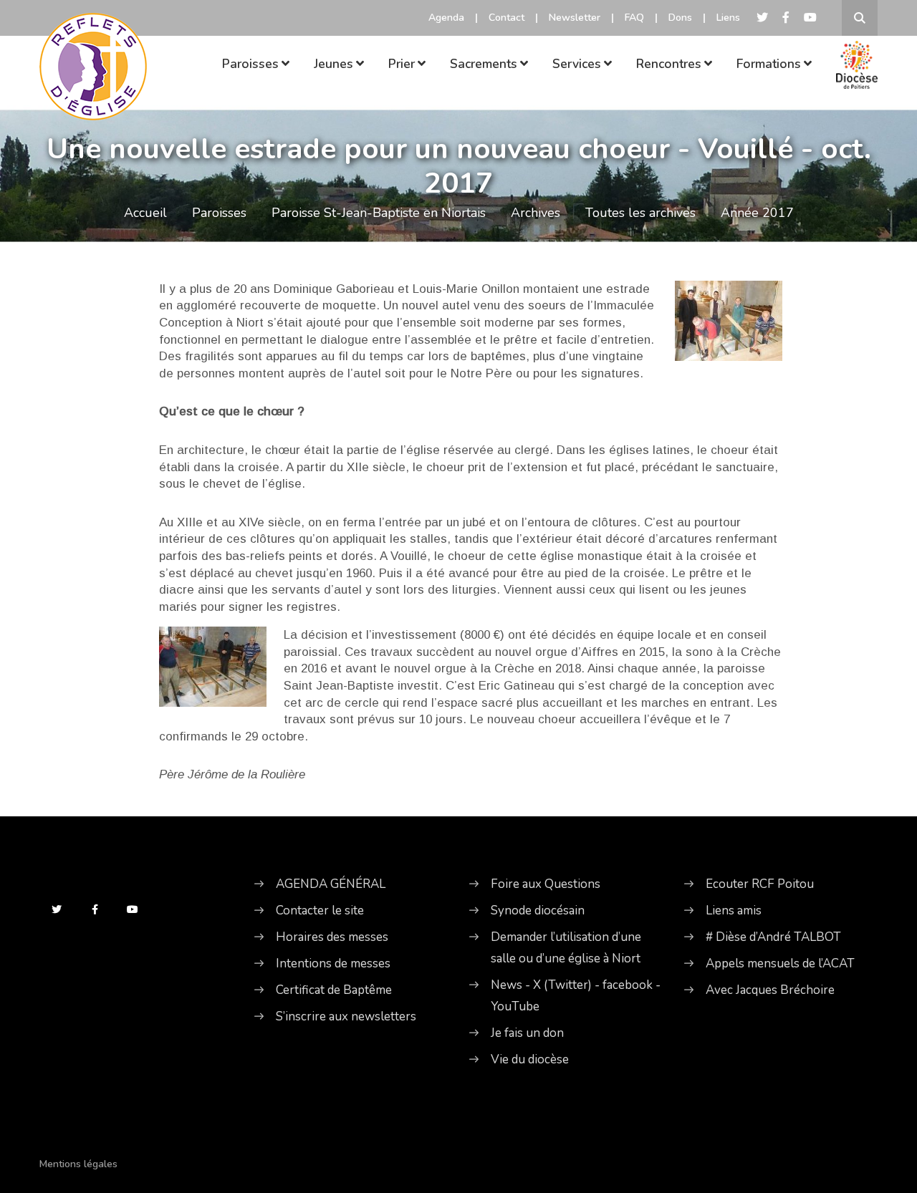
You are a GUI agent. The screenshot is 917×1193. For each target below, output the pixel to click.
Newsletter (574, 17)
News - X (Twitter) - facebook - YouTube (576, 996)
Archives (535, 212)
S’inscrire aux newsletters (346, 1016)
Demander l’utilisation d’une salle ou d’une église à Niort (566, 948)
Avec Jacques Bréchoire (770, 990)
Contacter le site (320, 910)
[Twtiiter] (762, 17)
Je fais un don (527, 1033)
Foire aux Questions (545, 884)
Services (576, 63)
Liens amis (734, 910)
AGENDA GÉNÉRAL (330, 884)
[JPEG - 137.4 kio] (728, 320)
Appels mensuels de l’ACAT (780, 963)
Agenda (446, 17)
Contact (506, 17)
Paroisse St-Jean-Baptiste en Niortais (379, 212)
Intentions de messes (333, 963)
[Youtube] (810, 17)
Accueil (145, 212)
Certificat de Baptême (334, 990)
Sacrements (483, 63)
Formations (768, 63)
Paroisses (250, 63)
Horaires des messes (332, 937)
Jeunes (333, 63)
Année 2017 (757, 212)
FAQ (634, 17)
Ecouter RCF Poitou (760, 884)
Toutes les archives (640, 212)
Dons (680, 17)
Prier (401, 63)
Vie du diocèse (530, 1059)
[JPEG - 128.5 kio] (213, 666)
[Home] (93, 46)
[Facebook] (785, 17)
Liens (728, 17)
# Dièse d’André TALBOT (773, 937)
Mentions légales (78, 1164)
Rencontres (668, 63)
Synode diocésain (538, 910)
